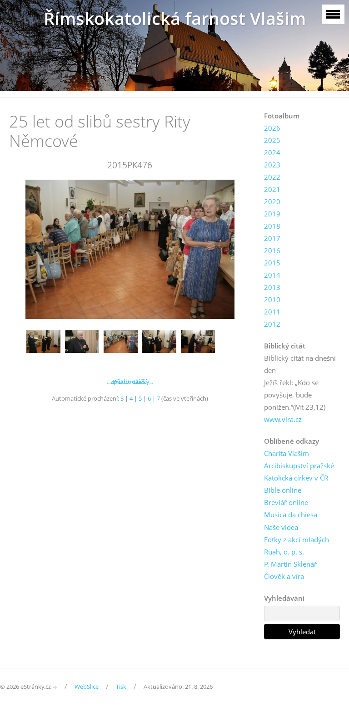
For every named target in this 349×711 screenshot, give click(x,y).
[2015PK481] (198, 347)
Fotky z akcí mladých (296, 539)
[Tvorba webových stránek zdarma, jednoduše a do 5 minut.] (55, 687)
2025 (272, 140)
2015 (272, 262)
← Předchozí (122, 382)
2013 (272, 287)
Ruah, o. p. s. (284, 551)
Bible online (282, 490)
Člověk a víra (284, 576)
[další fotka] (235, 249)
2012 (272, 324)
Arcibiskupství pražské (299, 465)
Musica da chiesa (290, 514)
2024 (272, 152)
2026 (272, 127)
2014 (272, 274)
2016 (272, 250)
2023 (272, 164)
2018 (272, 225)
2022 (272, 176)
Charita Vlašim (286, 453)
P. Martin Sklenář (290, 564)
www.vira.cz (283, 419)
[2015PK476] (121, 347)
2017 (272, 238)
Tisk (121, 686)
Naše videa (281, 527)
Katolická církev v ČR (296, 477)
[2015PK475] (82, 347)
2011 (272, 311)
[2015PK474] (43, 347)
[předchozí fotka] (24, 249)
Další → (144, 382)
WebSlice (87, 686)
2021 (272, 189)
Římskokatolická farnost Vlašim (175, 18)
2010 (272, 299)
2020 (272, 201)
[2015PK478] (159, 347)
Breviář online (286, 502)
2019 (272, 213)
